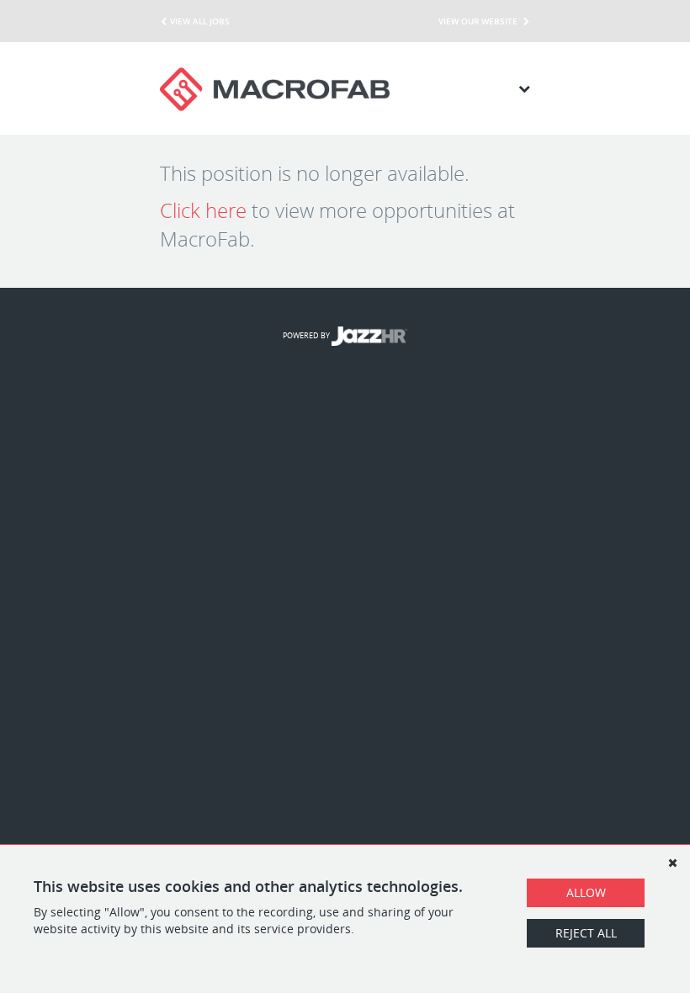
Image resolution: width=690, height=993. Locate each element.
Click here (203, 210)
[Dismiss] (672, 862)
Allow (586, 892)
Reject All (586, 933)
